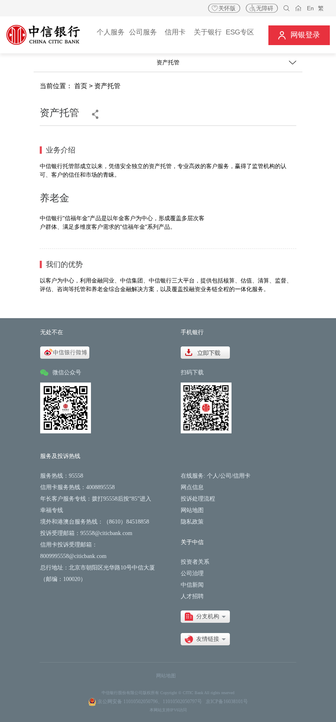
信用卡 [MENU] (175, 32)
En (310, 8)
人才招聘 (192, 596)
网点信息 (192, 487)
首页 (80, 85)
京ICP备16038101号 (227, 701)
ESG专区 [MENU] (240, 32)
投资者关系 (195, 562)
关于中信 (192, 542)
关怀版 (227, 8)
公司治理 (192, 573)
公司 (226, 476)
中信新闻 (192, 585)
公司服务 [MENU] (143, 32)
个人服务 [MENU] (111, 32)
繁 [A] (321, 8)
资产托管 (107, 85)
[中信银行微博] (64, 352)
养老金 (54, 197)
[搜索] (287, 8)
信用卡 (241, 476)
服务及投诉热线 (60, 456)
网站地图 (192, 510)
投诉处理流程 (198, 499)
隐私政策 (192, 522)
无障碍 (264, 8)
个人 (212, 476)
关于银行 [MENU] (208, 32)
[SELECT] (205, 616)
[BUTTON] (299, 35)
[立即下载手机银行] (205, 352)
